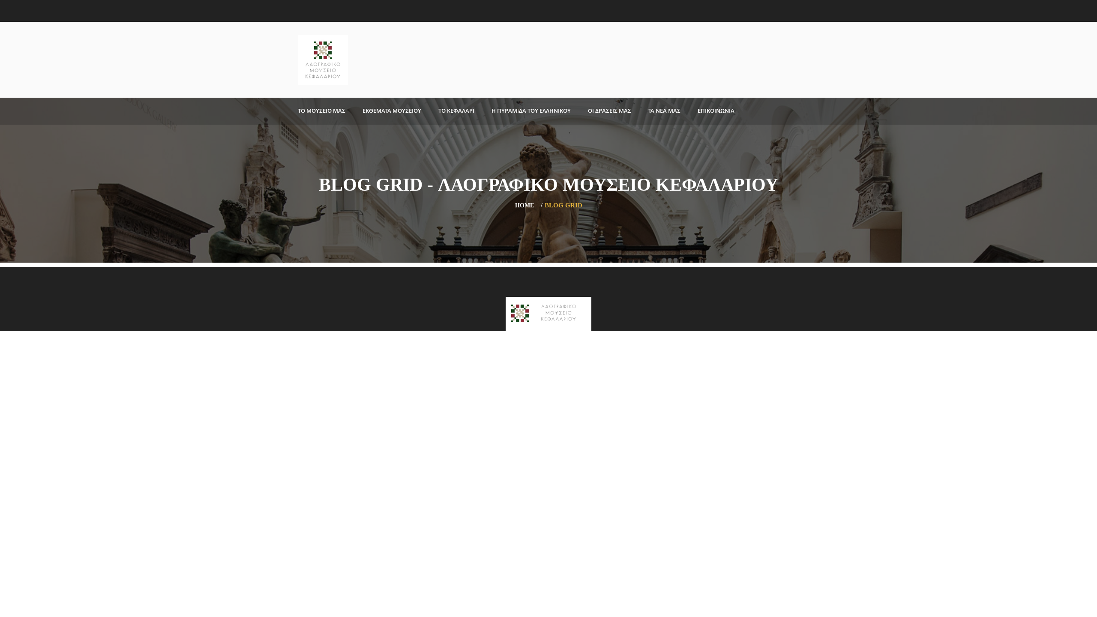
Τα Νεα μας (664, 110)
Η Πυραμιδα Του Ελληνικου (531, 110)
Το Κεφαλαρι (456, 110)
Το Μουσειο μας (321, 110)
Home (524, 205)
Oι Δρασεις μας (609, 110)
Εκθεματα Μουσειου (392, 110)
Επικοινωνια (716, 110)
